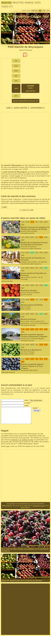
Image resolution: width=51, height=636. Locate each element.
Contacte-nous (38, 506)
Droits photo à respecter (10, 21)
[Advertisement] (25, 137)
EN (48, 11)
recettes (18, 3)
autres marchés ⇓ (21, 107)
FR (40, 11)
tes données (36, 400)
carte (18, 176)
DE (44, 11)
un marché (11, 40)
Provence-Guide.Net (31, 16)
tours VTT (7, 7)
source (40, 570)
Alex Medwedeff (33, 538)
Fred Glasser (32, 570)
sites (38, 3)
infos (34, 11)
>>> (28, 11)
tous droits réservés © (14, 538)
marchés (6, 3)
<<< (24, 11)
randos (29, 3)
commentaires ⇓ (37, 107)
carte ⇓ (9, 107)
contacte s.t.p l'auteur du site (22, 440)
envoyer (37, 410)
